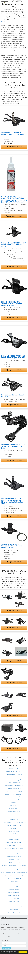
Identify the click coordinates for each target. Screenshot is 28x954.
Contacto (3, 921)
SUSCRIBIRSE (6, 948)
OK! (23, 951)
